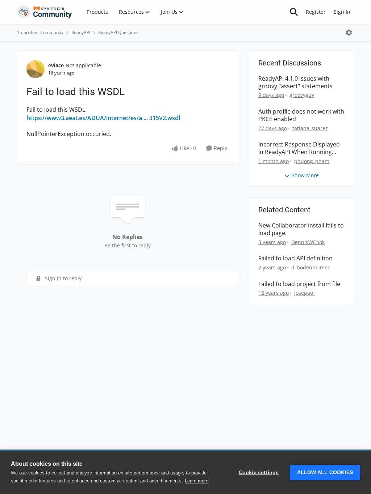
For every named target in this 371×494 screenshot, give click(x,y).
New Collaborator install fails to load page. (301, 229)
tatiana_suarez (310, 128)
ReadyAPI (80, 32)
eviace (56, 65)
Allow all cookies (325, 472)
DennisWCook (308, 242)
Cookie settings (259, 472)
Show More (305, 175)
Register (316, 11)
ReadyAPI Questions (118, 32)
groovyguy (301, 94)
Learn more (196, 481)
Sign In (342, 11)
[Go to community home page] (44, 11)
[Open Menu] (349, 32)
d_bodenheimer (310, 267)
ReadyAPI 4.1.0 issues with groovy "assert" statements (295, 82)
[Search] (293, 12)
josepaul (304, 292)
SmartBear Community (40, 32)
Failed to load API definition (295, 258)
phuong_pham (311, 161)
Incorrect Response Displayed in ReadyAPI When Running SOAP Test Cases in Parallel (299, 148)
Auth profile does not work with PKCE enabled (301, 115)
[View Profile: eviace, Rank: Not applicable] (35, 69)
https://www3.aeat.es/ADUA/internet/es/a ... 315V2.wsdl (103, 118)
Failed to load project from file (299, 284)
